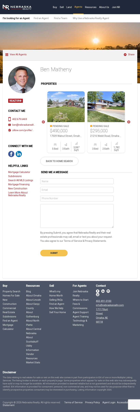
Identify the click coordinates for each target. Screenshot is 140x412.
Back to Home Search (59, 161)
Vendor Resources (32, 356)
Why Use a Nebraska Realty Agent (91, 18)
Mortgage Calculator (19, 172)
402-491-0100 (103, 301)
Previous (43, 122)
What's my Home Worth (56, 293)
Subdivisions (15, 176)
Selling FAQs (56, 299)
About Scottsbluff (32, 339)
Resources (90, 7)
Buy (55, 7)
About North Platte (32, 322)
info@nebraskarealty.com (110, 305)
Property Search (11, 291)
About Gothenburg (32, 314)
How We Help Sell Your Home (57, 310)
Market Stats (33, 362)
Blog (28, 291)
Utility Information (32, 347)
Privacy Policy (92, 402)
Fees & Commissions (80, 306)
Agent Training (81, 316)
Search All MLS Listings (20, 180)
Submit (54, 253)
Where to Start (80, 299)
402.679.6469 (19, 119)
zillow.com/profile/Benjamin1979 (30, 130)
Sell (62, 7)
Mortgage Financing (19, 184)
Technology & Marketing (80, 322)
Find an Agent (41, 18)
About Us (104, 7)
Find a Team (60, 18)
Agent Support (81, 312)
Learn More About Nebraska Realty (18, 194)
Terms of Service (73, 402)
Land (69, 7)
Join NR (116, 7)
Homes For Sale (11, 295)
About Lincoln (33, 299)
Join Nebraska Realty (80, 293)
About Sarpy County (33, 306)
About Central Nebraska (33, 331)
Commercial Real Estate (9, 310)
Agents (78, 6)
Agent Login (108, 402)
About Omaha (33, 295)
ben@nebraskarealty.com (26, 124)
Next (128, 122)
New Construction (17, 188)
